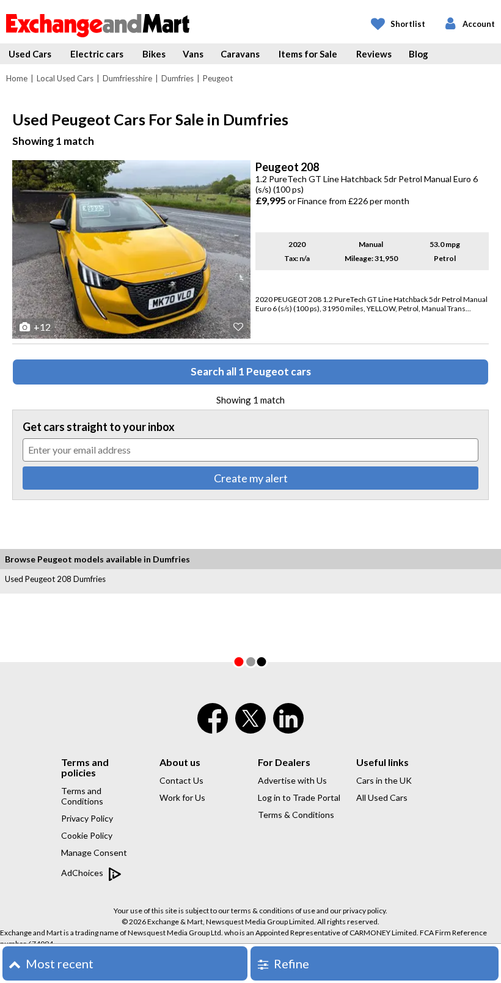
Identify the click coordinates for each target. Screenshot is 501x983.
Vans (193, 53)
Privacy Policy (87, 818)
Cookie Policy (86, 835)
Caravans (240, 53)
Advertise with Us (292, 780)
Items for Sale (308, 53)
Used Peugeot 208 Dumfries (55, 579)
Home (16, 78)
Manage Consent (94, 852)
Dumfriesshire (127, 78)
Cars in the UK (384, 780)
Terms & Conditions (296, 814)
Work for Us (182, 797)
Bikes (154, 53)
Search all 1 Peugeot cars (251, 371)
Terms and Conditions (82, 796)
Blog (418, 53)
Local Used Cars (65, 78)
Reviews (374, 53)
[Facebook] (212, 726)
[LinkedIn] (288, 726)
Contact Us (181, 780)
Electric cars (96, 53)
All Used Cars (382, 797)
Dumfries (177, 78)
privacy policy (364, 910)
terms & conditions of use (273, 910)
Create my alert (251, 478)
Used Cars (30, 53)
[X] (250, 730)
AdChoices (83, 872)
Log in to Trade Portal (299, 797)
